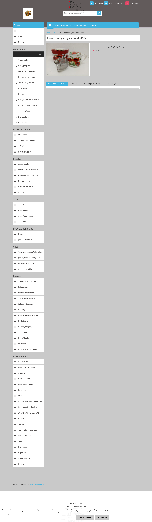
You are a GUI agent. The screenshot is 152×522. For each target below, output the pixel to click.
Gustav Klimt (23, 362)
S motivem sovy (24, 152)
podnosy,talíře (23, 164)
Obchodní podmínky (81, 25)
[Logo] (28, 13)
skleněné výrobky (25, 269)
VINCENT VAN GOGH (27, 379)
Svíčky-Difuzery (24, 436)
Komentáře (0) (110, 84)
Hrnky (40, 54)
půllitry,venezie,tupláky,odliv (29, 258)
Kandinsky (22, 390)
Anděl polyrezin (24, 210)
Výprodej (21, 36)
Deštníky (21, 310)
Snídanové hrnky (25, 111)
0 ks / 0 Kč (134, 3)
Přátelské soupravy (25, 187)
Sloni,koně (22, 332)
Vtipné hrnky (23, 60)
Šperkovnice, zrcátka (26, 298)
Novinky (21, 42)
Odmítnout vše (85, 517)
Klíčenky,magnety (25, 327)
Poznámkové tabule (26, 263)
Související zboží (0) (92, 84)
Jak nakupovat (66, 25)
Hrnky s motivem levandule (29, 100)
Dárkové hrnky (24, 117)
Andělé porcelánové (26, 216)
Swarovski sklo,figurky (27, 281)
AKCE (20, 31)
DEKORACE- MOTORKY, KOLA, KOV (28, 350)
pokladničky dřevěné (26, 240)
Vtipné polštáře (24, 458)
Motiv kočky (22, 135)
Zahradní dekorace (25, 304)
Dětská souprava (25, 181)
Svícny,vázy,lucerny (26, 293)
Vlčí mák (21, 146)
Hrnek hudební (24, 123)
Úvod (48, 33)
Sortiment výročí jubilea (27, 407)
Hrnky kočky (23, 88)
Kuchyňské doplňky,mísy (28, 175)
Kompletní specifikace (57, 84)
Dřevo (20, 234)
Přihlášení (98, 3)
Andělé (21, 205)
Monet (20, 396)
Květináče (22, 344)
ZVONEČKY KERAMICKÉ (28, 413)
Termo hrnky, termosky (27, 83)
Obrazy (21, 464)
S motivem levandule (26, 140)
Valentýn (21, 424)
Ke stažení (75, 84)
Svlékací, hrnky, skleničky (28, 170)
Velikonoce (22, 441)
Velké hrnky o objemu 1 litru (29, 71)
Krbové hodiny (24, 338)
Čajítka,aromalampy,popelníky (30, 401)
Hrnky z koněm (24, 94)
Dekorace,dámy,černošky (28, 315)
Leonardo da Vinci (25, 384)
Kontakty (93, 25)
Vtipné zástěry (23, 453)
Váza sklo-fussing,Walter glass (30, 252)
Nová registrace (115, 3)
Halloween (22, 447)
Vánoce (21, 419)
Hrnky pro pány (24, 66)
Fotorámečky (23, 287)
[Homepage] (51, 25)
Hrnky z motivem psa (26, 77)
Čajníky (21, 192)
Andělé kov (22, 222)
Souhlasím (102, 517)
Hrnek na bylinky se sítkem (28, 105)
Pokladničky (23, 321)
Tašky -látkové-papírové (27, 430)
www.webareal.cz (37, 485)
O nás (57, 25)
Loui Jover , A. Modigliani (28, 367)
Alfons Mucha (23, 373)
